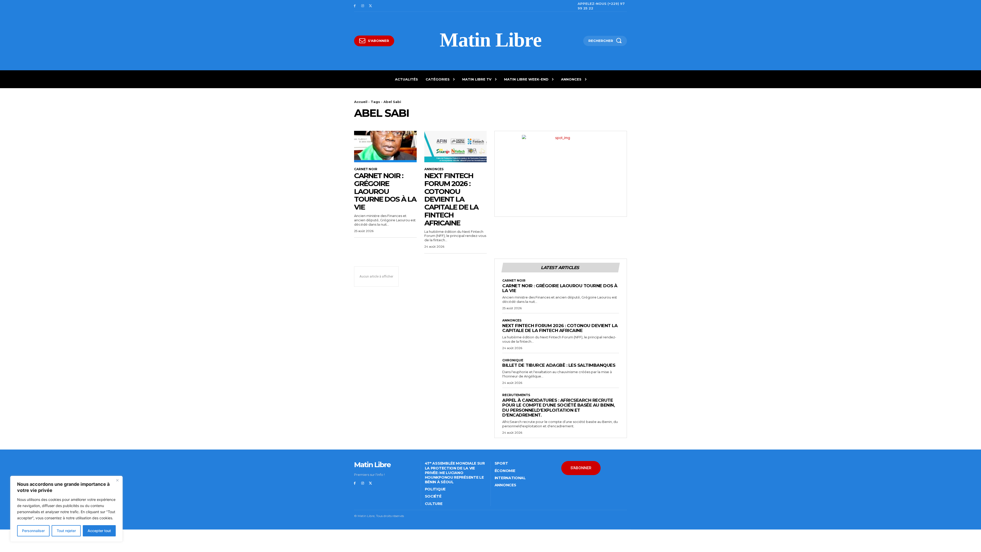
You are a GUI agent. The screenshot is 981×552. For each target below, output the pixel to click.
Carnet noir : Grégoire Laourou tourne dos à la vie (385, 191)
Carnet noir (365, 169)
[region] (66, 509)
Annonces (433, 169)
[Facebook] (354, 6)
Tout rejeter (66, 530)
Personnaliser (33, 530)
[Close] (117, 480)
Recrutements (516, 395)
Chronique (512, 360)
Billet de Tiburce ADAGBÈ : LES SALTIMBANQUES (558, 365)
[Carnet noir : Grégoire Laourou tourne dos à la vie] (385, 146)
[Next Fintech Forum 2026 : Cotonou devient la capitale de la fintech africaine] (455, 146)
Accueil (360, 102)
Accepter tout (99, 530)
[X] (370, 6)
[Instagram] (362, 6)
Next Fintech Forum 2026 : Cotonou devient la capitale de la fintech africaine (451, 199)
